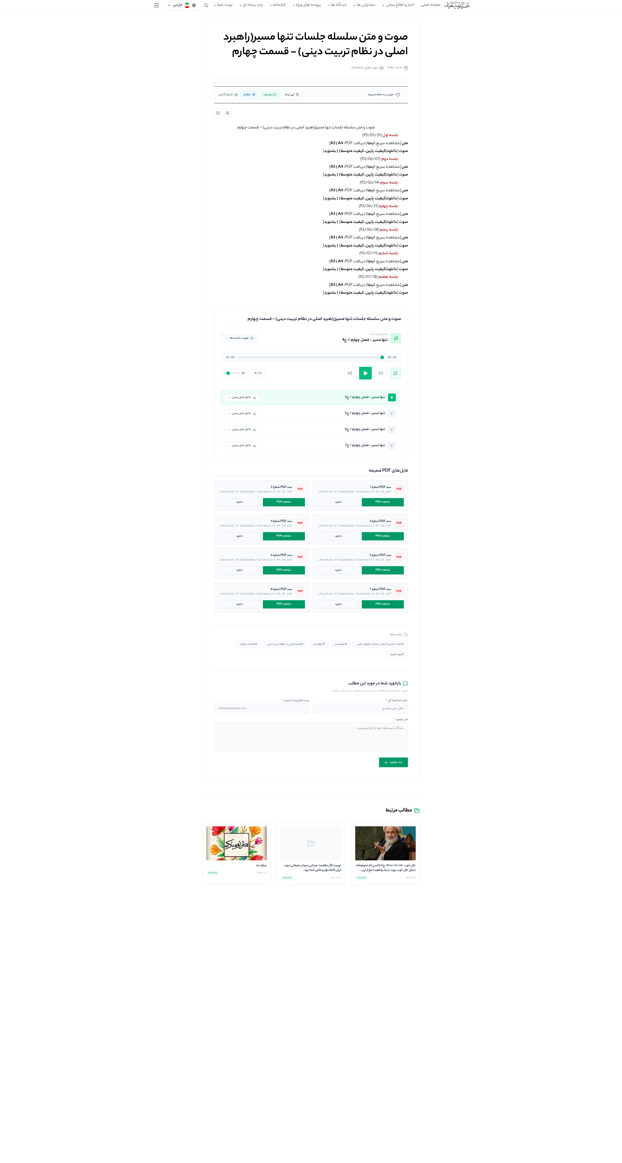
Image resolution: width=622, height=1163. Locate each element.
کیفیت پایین (375, 151)
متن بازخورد (401, 720)
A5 (333, 143)
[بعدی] (381, 373)
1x (255, 373)
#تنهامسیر (319, 644)
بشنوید (330, 151)
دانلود (338, 502)
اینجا (371, 143)
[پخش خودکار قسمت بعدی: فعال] (395, 373)
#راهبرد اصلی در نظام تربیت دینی (285, 644)
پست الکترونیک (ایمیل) (295, 701)
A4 (340, 143)
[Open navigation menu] (156, 5)
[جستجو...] (206, 5)
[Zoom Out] (218, 113)
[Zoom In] (228, 113)
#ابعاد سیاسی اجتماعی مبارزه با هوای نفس (380, 644)
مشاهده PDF (382, 502)
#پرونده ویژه (397, 654)
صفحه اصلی (431, 5)
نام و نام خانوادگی (397, 701)
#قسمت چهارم (249, 644)
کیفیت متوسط (352, 151)
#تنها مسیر (341, 644)
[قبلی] (350, 373)
